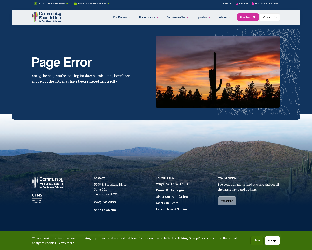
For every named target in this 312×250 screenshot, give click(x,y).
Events (227, 3)
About (223, 17)
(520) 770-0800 (105, 202)
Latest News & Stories (171, 209)
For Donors (120, 17)
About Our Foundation (172, 196)
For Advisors (147, 17)
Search (243, 3)
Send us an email (106, 210)
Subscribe (227, 201)
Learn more (65, 243)
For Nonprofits (176, 17)
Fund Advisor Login (266, 3)
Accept (272, 240)
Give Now (246, 17)
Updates (202, 17)
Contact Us (270, 17)
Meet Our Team (167, 203)
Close (257, 240)
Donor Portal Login (170, 190)
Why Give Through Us (172, 184)
